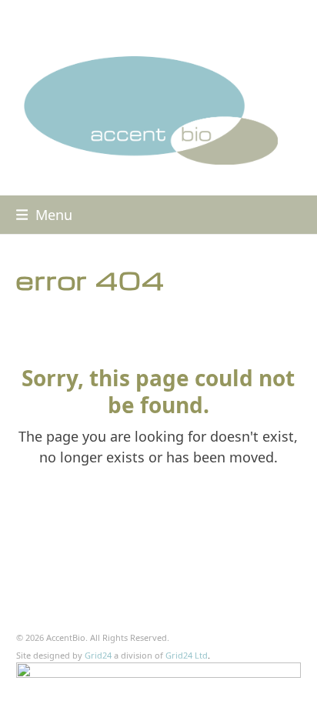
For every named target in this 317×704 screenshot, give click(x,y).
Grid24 (98, 655)
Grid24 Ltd (186, 655)
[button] (44, 214)
